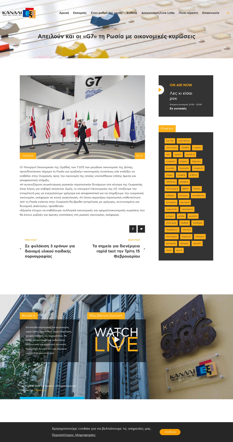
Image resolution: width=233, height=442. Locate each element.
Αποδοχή (170, 432)
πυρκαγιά (186, 237)
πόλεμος (199, 237)
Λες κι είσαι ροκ (181, 96)
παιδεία (184, 223)
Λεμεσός (170, 168)
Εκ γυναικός (178, 108)
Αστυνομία (171, 148)
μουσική (193, 216)
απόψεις (184, 182)
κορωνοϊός (171, 209)
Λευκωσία (184, 168)
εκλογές (183, 195)
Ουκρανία (198, 168)
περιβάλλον (172, 230)
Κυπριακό (170, 161)
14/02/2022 (28, 156)
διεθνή (196, 189)
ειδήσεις (170, 195)
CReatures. (40, 390)
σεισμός (184, 243)
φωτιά (179, 250)
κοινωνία (184, 202)
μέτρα (181, 216)
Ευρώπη (197, 148)
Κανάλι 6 (190, 154)
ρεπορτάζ (171, 243)
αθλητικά (170, 182)
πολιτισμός (171, 237)
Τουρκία (181, 175)
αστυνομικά (172, 189)
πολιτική (187, 230)
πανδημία (197, 223)
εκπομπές (171, 202)
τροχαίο (197, 243)
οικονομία (171, 223)
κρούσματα (187, 209)
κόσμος (170, 216)
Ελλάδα (185, 148)
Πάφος (169, 175)
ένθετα (193, 175)
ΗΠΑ (168, 154)
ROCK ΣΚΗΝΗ (184, 141)
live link (170, 141)
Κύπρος (183, 161)
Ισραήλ (177, 154)
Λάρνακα (196, 161)
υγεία (169, 250)
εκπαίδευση (198, 195)
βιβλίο (186, 189)
